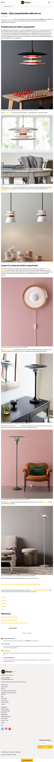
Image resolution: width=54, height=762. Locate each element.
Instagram (3, 600)
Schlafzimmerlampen (6, 716)
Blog (2, 725)
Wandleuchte (47, 268)
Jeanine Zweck (13, 628)
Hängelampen (4, 707)
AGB (2, 696)
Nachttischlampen (5, 709)
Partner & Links (4, 720)
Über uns (3, 704)
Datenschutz (4, 698)
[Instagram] (6, 729)
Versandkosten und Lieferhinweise (8, 690)
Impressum (3, 694)
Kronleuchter (4, 712)
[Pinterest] (10, 729)
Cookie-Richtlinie (5, 702)
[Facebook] (2, 729)
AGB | (15, 754)
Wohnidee (29, 633)
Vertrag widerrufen (27, 760)
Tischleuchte (10, 349)
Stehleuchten (18, 426)
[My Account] (49, 2)
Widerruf (3, 688)
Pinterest (3, 597)
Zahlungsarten (4, 686)
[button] (52, 2)
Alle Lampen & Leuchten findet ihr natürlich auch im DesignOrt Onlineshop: (19, 584)
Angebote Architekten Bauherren (8, 692)
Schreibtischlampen (5, 711)
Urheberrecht (4, 700)
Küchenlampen (4, 718)
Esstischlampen (4, 714)
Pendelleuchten (8, 112)
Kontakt (3, 722)
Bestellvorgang (4, 684)
